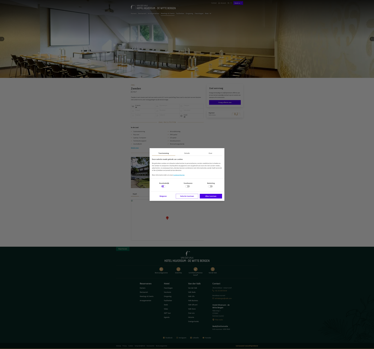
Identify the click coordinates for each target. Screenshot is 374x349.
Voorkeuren (188, 183)
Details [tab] (187, 153)
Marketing (211, 183)
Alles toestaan (210, 196)
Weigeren (163, 196)
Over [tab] (210, 153)
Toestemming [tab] (163, 153)
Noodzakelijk (164, 183)
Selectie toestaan (187, 196)
